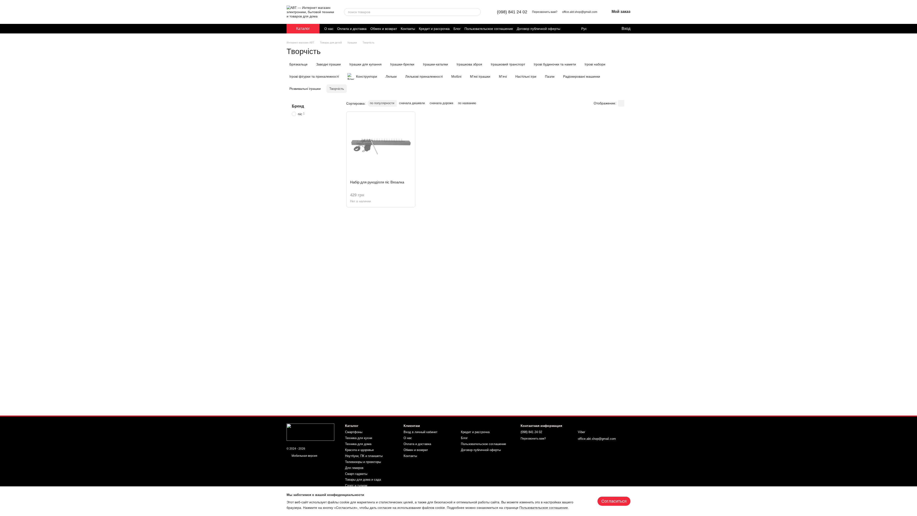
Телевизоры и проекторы (363, 462)
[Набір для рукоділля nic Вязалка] (380, 146)
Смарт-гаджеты (356, 474)
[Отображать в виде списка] (627, 103)
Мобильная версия (304, 455)
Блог (457, 29)
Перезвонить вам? (544, 12)
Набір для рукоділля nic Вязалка (377, 182)
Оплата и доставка (352, 29)
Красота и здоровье (359, 450)
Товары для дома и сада (363, 479)
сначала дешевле (412, 103)
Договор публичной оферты (538, 29)
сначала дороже (441, 103)
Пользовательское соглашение (488, 29)
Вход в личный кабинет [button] (420, 432)
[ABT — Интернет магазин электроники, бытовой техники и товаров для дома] (310, 432)
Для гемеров (354, 468)
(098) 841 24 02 (512, 12)
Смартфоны (353, 432)
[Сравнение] (598, 28)
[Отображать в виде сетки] (621, 103)
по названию (467, 103)
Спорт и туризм (356, 485)
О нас (328, 29)
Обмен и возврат (383, 29)
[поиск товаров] (477, 12)
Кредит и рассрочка (434, 29)
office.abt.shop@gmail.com (579, 12)
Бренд (298, 106)
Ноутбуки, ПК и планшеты (364, 456)
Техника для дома (358, 444)
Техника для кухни (358, 438)
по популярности (382, 103)
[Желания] (607, 28)
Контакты (408, 29)
